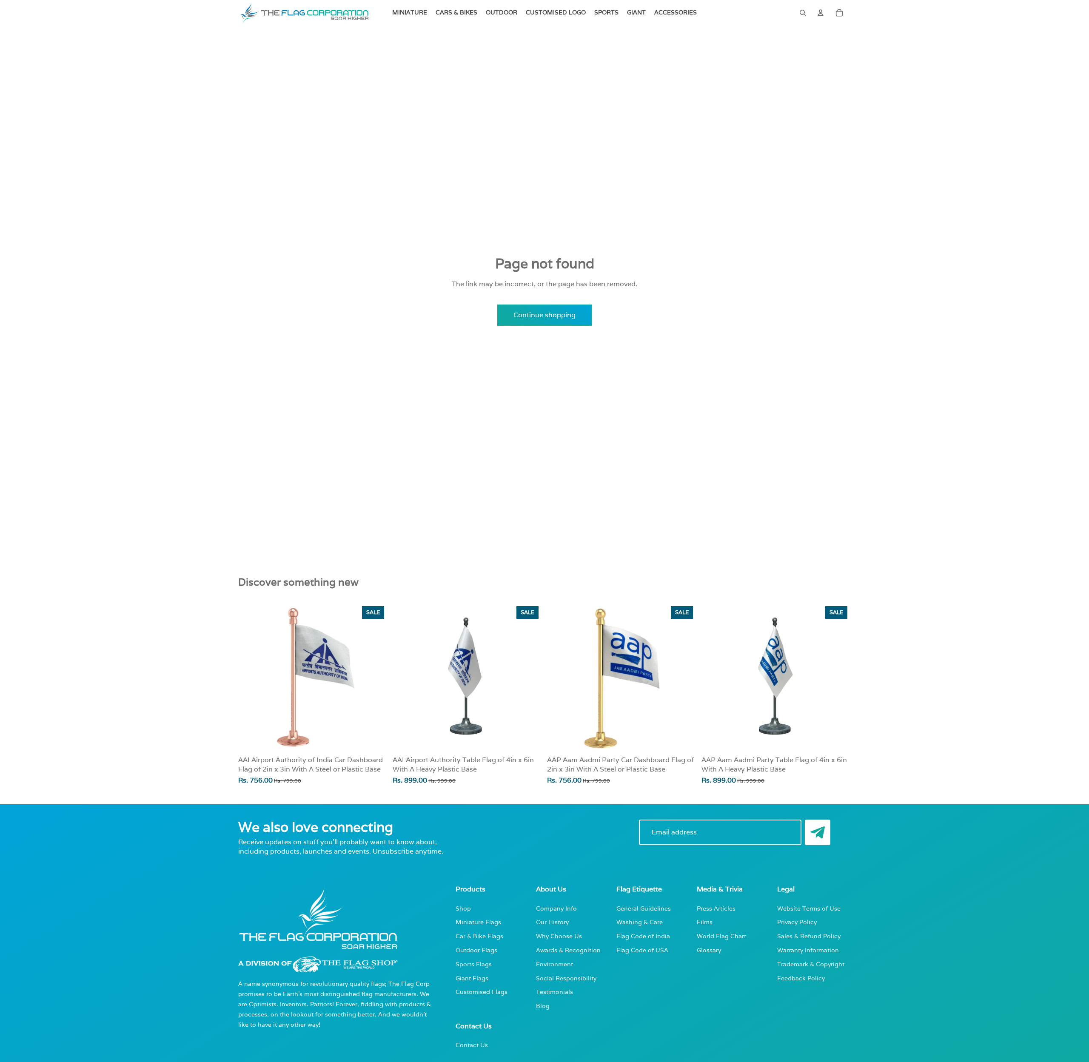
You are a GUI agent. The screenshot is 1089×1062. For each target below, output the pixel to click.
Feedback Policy (801, 978)
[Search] (802, 12)
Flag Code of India (643, 936)
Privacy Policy (797, 922)
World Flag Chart (721, 936)
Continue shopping (544, 314)
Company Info (556, 908)
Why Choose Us (559, 936)
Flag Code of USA (642, 950)
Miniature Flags (478, 922)
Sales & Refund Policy (809, 936)
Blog (543, 1006)
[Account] (820, 12)
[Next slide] (529, 677)
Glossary (709, 950)
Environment (554, 964)
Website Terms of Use (809, 908)
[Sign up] (817, 832)
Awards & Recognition (568, 950)
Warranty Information (808, 950)
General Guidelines (643, 908)
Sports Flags (474, 964)
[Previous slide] (405, 677)
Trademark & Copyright (810, 964)
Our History (552, 922)
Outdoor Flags (476, 950)
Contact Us (472, 1045)
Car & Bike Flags (479, 936)
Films (705, 922)
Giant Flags (472, 978)
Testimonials (554, 992)
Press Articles (716, 908)
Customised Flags (481, 992)
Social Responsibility (566, 978)
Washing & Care (639, 922)
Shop (463, 908)
